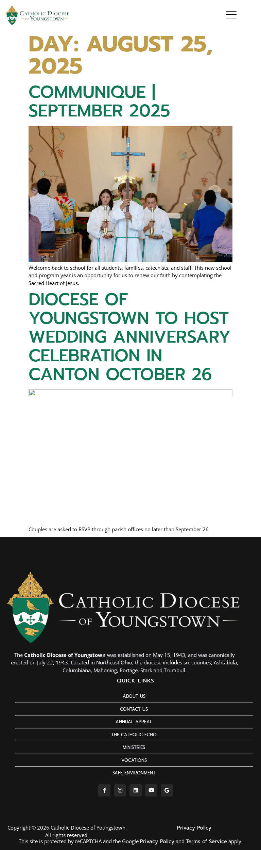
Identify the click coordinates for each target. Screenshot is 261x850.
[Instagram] (120, 790)
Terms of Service (206, 841)
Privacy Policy (194, 828)
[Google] (167, 790)
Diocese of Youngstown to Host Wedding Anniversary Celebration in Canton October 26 (130, 336)
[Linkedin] (135, 790)
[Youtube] (151, 790)
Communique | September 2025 (99, 101)
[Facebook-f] (104, 790)
